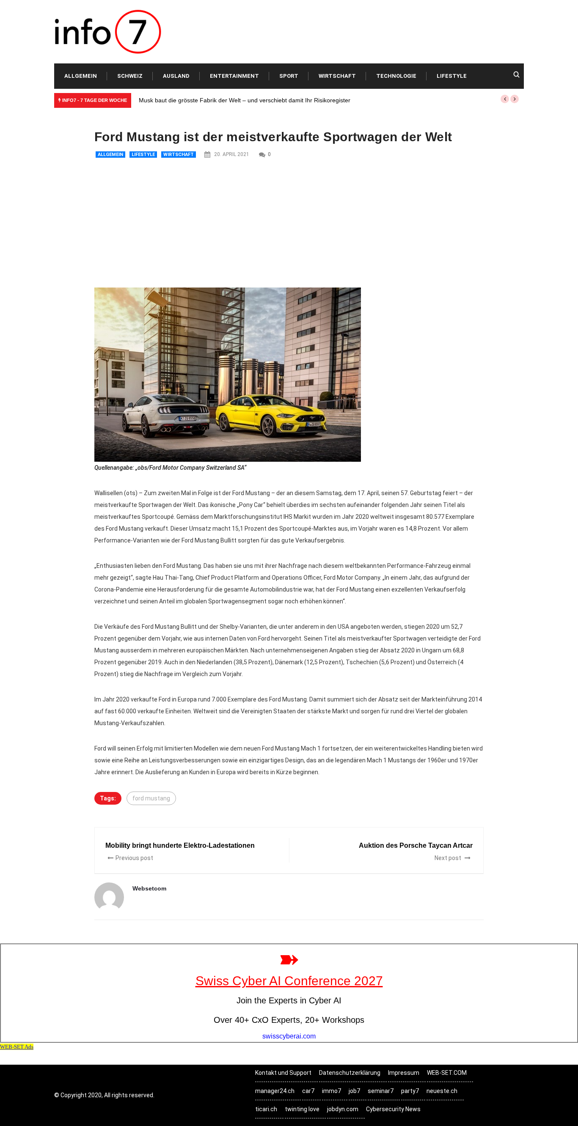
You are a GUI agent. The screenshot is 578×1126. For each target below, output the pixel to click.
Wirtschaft (337, 76)
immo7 (331, 1091)
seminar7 (381, 1091)
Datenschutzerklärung (349, 1072)
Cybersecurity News (393, 1109)
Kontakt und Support (283, 1072)
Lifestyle (452, 76)
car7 (308, 1091)
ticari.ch (266, 1109)
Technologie (396, 76)
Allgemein (80, 76)
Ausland (176, 76)
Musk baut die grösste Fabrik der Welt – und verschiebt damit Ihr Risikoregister (244, 100)
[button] (505, 99)
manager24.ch (275, 1091)
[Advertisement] (289, 224)
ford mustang (151, 798)
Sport (288, 76)
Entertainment (234, 76)
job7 (354, 1091)
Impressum (403, 1072)
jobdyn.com (342, 1109)
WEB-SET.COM (447, 1072)
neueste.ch (442, 1091)
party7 (410, 1091)
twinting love (302, 1109)
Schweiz (130, 76)
